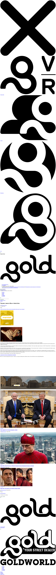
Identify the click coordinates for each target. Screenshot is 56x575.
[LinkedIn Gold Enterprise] (10, 287)
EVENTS (3, 296)
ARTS (3, 293)
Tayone (20, 309)
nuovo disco (10, 309)
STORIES (3, 295)
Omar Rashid (3, 467)
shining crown (2, 574)
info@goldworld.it (2, 493)
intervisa (5, 309)
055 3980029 (4, 285)
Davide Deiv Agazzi (4, 305)
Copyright (1, 573)
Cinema (1, 464)
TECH (3, 294)
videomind (22, 309)
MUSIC (1, 301)
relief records (17, 309)
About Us (1, 572)
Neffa (7, 309)
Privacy (1, 571)
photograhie (13, 309)
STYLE (3, 292)
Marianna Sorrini (3, 431)
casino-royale (2, 309)
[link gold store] (0, 299)
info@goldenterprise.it (5, 284)
